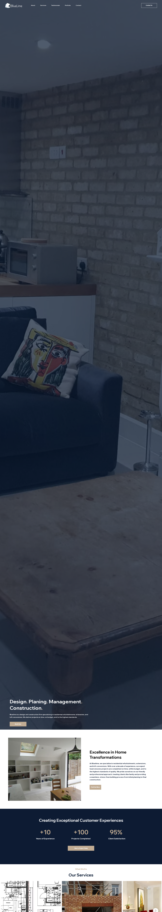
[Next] (155, 365)
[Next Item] (156, 898)
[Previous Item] (6, 898)
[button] (43, 5)
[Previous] (6, 365)
